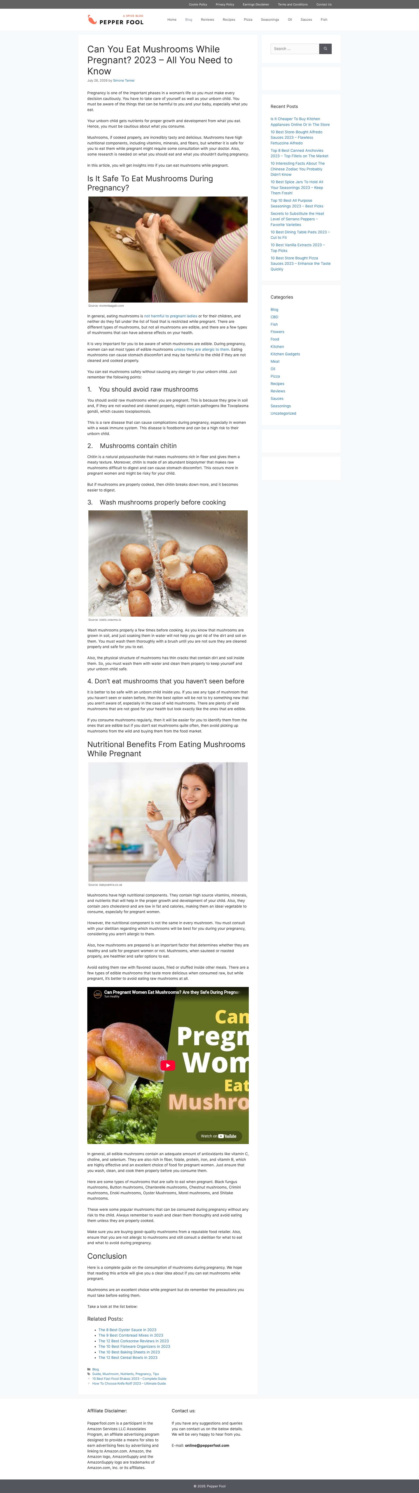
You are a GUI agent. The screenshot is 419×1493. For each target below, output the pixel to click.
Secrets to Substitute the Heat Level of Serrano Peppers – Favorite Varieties (297, 219)
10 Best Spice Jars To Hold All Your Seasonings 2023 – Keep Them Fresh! (297, 187)
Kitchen (277, 346)
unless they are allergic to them (201, 349)
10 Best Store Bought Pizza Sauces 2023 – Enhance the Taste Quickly (301, 263)
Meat (275, 361)
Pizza (248, 19)
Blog (188, 19)
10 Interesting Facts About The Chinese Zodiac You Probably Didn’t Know (298, 169)
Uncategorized (283, 413)
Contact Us (324, 4)
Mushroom (111, 1374)
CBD (274, 317)
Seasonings (270, 19)
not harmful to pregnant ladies (170, 316)
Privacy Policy (225, 4)
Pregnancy (143, 1374)
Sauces (306, 19)
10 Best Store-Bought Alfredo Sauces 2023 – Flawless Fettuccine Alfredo (296, 137)
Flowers (277, 332)
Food (275, 339)
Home (172, 19)
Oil (290, 19)
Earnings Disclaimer (256, 4)
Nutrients (127, 1374)
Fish (324, 19)
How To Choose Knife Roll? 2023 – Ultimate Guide (129, 1383)
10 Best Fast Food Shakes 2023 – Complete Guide (129, 1378)
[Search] (325, 49)
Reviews (207, 19)
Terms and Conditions (293, 4)
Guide (96, 1374)
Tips (156, 1374)
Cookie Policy (198, 4)
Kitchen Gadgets (285, 354)
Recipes (229, 19)
